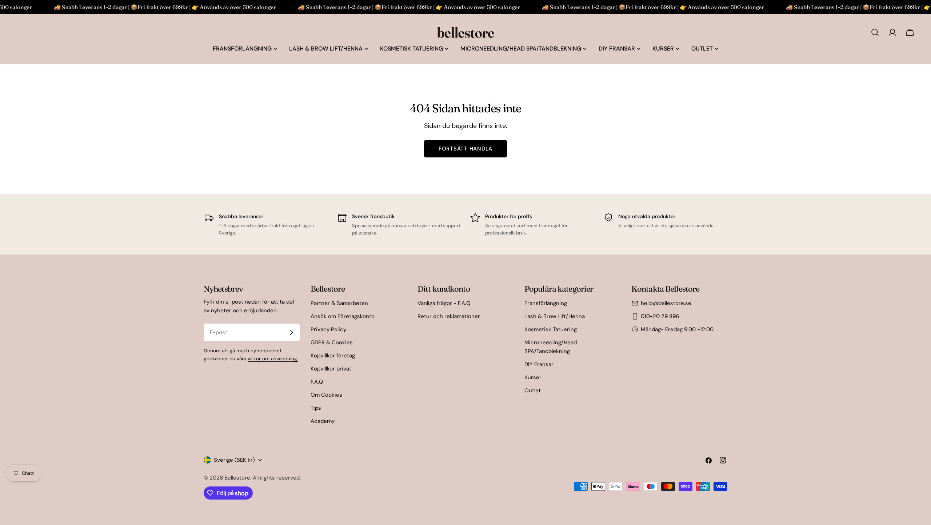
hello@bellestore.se (666, 303)
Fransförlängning (545, 303)
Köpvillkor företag (333, 355)
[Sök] (875, 32)
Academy (323, 421)
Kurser (533, 377)
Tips (316, 408)
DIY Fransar (539, 364)
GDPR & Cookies (332, 342)
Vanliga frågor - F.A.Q (444, 303)
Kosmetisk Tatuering (550, 329)
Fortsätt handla (465, 148)
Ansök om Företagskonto (343, 316)
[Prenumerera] (291, 332)
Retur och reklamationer (448, 316)
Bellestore (237, 477)
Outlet (532, 390)
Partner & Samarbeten (339, 303)
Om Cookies (326, 394)
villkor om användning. (273, 359)
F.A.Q (317, 381)
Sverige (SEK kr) (234, 460)
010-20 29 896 (660, 316)
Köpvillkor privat (331, 368)
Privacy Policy (328, 329)
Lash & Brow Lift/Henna (554, 316)
